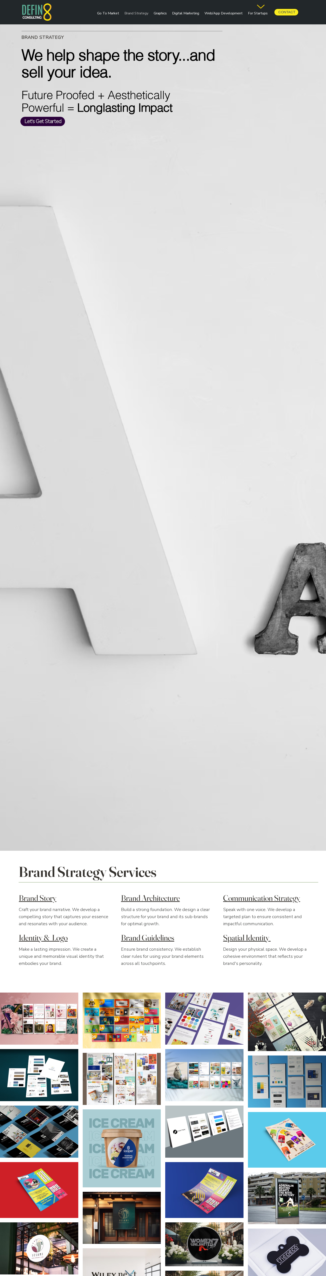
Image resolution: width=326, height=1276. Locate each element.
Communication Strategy (261, 898)
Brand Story (37, 898)
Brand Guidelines (147, 937)
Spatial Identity (247, 937)
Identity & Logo (43, 937)
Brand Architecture (150, 898)
